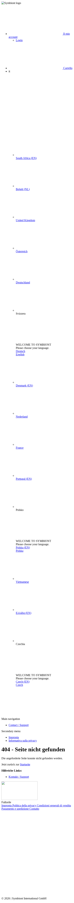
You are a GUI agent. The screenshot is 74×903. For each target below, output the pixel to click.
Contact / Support (19, 725)
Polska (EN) (23, 547)
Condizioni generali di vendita (54, 805)
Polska (19, 550)
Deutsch (20, 351)
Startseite (25, 764)
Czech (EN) (22, 681)
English (20, 354)
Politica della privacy (24, 805)
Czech (19, 684)
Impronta (14, 737)
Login (19, 40)
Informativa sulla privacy (23, 740)
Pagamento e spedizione (15, 808)
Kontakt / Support (19, 776)
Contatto (34, 808)
